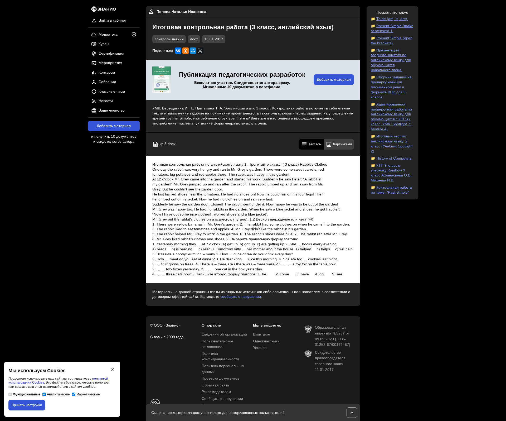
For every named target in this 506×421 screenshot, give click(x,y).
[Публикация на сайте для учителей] (161, 79)
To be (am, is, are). (392, 19)
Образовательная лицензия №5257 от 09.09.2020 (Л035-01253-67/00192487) (332, 336)
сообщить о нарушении (240, 297)
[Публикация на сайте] (135, 35)
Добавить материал (114, 126)
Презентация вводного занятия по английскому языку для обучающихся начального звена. (391, 60)
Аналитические (58, 394)
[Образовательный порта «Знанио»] (102, 11)
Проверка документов (220, 378)
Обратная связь (215, 385)
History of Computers (394, 158)
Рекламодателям (216, 392)
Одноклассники (266, 341)
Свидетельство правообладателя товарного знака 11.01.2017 (330, 361)
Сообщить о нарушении (222, 399)
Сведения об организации (224, 334)
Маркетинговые (88, 394)
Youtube (260, 348)
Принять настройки (27, 405)
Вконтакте (261, 334)
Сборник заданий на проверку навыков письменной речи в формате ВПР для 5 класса (391, 87)
